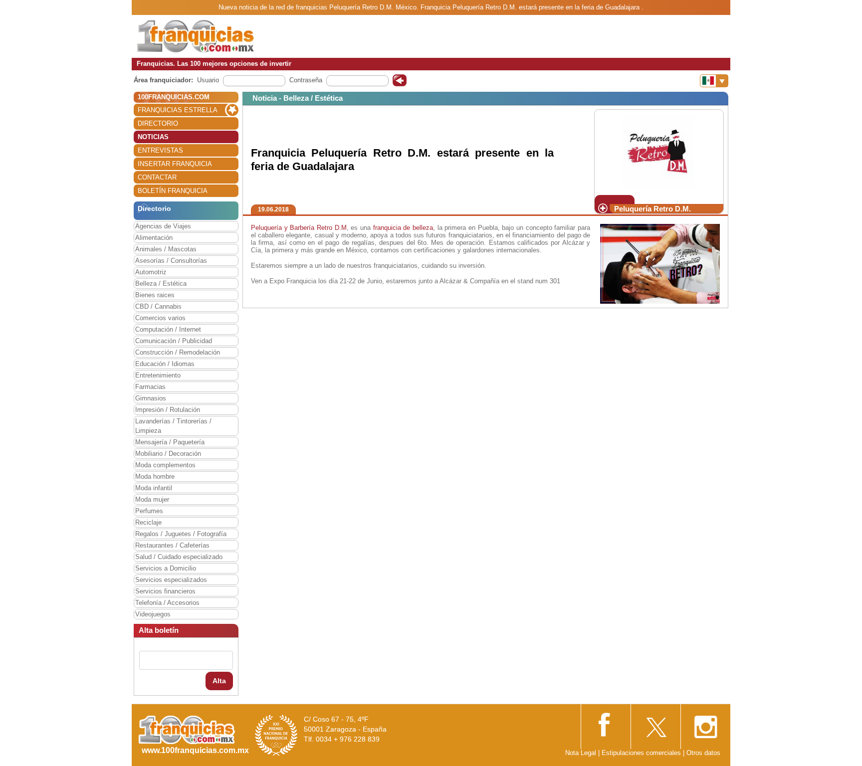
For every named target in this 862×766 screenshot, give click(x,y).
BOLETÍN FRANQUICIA (173, 190)
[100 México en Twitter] (655, 724)
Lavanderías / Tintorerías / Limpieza (173, 425)
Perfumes (149, 511)
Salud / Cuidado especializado (178, 557)
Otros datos (703, 753)
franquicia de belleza (403, 227)
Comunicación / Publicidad (173, 341)
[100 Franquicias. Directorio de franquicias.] (195, 35)
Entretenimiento (158, 375)
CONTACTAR (157, 177)
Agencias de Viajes (163, 226)
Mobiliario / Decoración (168, 453)
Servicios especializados (171, 579)
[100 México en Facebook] (605, 723)
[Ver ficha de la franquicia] (659, 152)
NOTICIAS (153, 137)
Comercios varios (160, 318)
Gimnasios (150, 398)
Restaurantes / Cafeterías (172, 545)
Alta (219, 681)
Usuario (208, 80)
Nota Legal (580, 753)
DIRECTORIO (158, 123)
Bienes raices (155, 295)
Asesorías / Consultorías (171, 260)
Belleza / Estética (161, 283)
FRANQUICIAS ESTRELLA (177, 110)
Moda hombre (155, 476)
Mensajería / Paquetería (170, 442)
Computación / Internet (168, 329)
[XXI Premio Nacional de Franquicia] (276, 735)
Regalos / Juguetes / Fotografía (180, 534)
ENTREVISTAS (160, 150)
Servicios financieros (165, 591)
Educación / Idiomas (165, 364)
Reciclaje (148, 522)
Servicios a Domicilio (165, 568)
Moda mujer (152, 499)
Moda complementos (165, 465)
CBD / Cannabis (158, 306)
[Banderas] (714, 80)
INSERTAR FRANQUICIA (175, 164)
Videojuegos (153, 614)
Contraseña (305, 80)
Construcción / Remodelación (177, 352)
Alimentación (154, 237)
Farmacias (150, 386)
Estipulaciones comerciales (642, 753)
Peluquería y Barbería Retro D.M (299, 227)
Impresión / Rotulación (167, 409)
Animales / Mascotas (166, 249)
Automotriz (151, 272)
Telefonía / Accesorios (167, 602)
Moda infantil (153, 488)
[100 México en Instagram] (705, 724)
